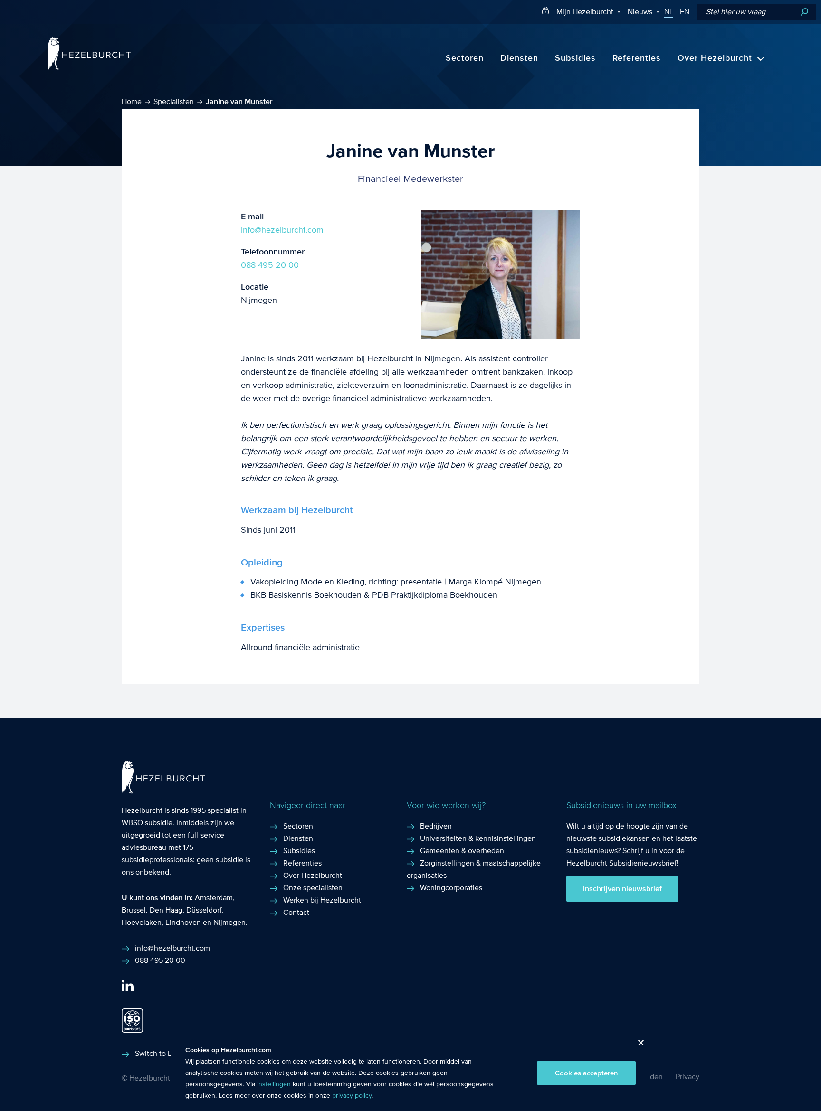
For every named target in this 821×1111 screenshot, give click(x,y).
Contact (296, 912)
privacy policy (352, 1096)
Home (132, 101)
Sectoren (465, 58)
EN (684, 12)
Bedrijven (436, 825)
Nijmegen (229, 922)
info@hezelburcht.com (282, 230)
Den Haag (166, 909)
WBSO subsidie (147, 822)
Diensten (519, 58)
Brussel (134, 909)
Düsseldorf (203, 909)
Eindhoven (183, 922)
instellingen (274, 1084)
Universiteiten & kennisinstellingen (478, 838)
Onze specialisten (313, 887)
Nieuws (640, 11)
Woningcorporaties (451, 887)
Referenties (636, 58)
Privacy (687, 1076)
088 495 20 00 (270, 265)
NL (668, 12)
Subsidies (575, 58)
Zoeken (804, 12)
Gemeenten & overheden (462, 850)
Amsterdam (214, 897)
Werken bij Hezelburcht (322, 899)
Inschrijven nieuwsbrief (622, 889)
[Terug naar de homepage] (89, 68)
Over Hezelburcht (715, 58)
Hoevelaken (142, 922)
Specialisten (173, 101)
